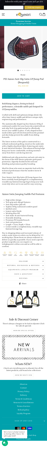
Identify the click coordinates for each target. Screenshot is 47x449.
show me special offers (23, 330)
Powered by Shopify (23, 439)
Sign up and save (23, 421)
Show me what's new (23, 375)
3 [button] (22, 70)
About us (23, 384)
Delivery (23, 261)
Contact (23, 388)
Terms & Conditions (23, 399)
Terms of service (23, 406)
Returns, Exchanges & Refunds (23, 265)
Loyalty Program (23, 413)
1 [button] (18, 70)
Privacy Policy (23, 391)
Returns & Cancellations (23, 403)
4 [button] (25, 70)
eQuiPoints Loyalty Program (23, 270)
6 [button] (29, 70)
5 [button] (27, 70)
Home (22, 75)
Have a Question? (23, 274)
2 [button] (20, 70)
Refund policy (23, 410)
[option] (23, 22)
